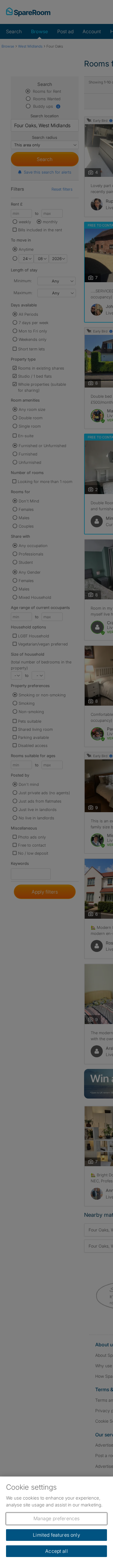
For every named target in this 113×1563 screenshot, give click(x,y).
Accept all (56, 1551)
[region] (56, 1520)
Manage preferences (56, 1518)
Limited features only (56, 1535)
